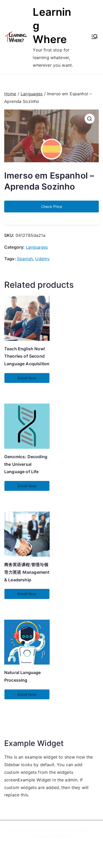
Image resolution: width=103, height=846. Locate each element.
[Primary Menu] (94, 37)
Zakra (37, 836)
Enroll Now (27, 378)
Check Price (51, 206)
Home (10, 93)
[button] (90, 119)
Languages (32, 93)
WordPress (60, 836)
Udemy (42, 258)
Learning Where (56, 830)
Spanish (25, 258)
